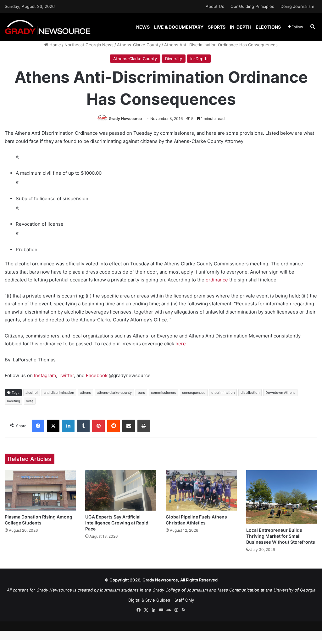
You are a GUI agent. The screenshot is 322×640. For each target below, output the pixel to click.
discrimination (223, 392)
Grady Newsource (125, 118)
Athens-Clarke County (139, 44)
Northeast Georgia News (89, 44)
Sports (216, 27)
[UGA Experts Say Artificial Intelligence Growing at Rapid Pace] (120, 490)
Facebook (97, 375)
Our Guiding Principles (252, 6)
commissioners (163, 392)
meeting (13, 401)
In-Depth (240, 27)
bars (141, 392)
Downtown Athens (280, 392)
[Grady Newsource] (48, 27)
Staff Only (184, 600)
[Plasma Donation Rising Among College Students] (40, 490)
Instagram (45, 375)
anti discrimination (59, 392)
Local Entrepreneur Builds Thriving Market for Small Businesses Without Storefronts (280, 536)
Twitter (66, 375)
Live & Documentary (178, 27)
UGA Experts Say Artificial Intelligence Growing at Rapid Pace (116, 522)
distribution (250, 392)
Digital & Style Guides (149, 600)
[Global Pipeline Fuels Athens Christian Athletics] (201, 490)
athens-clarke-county (114, 392)
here (180, 344)
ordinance (217, 280)
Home (54, 44)
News (143, 27)
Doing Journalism (297, 6)
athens (85, 392)
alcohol (31, 392)
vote (29, 401)
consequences (193, 392)
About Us (215, 6)
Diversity (173, 58)
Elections (268, 27)
